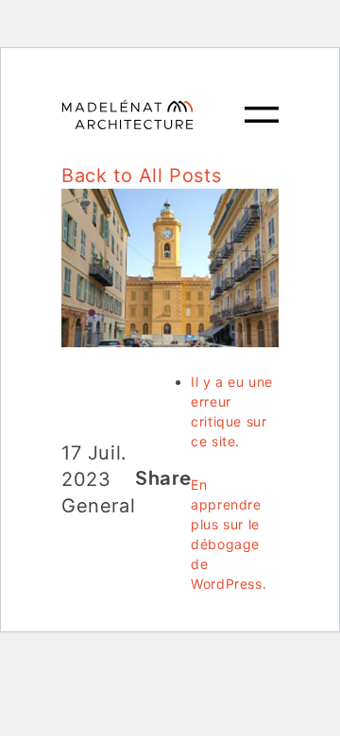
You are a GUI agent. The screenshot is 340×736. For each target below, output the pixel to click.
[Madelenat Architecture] (153, 114)
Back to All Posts (141, 175)
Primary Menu (262, 115)
